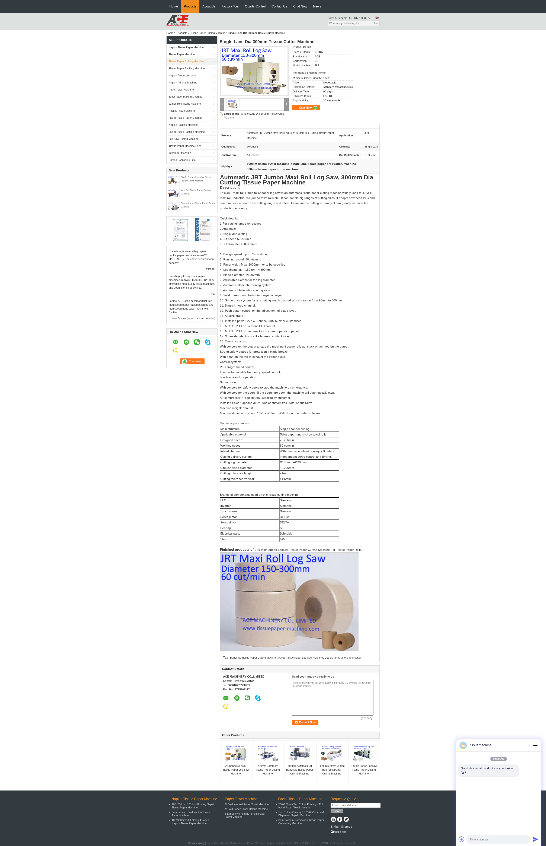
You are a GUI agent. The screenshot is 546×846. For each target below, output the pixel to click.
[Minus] (535, 745)
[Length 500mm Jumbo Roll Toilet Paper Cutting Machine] (332, 753)
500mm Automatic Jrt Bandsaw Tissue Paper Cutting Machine (299, 769)
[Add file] (462, 839)
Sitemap (346, 826)
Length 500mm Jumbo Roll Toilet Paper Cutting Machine (332, 769)
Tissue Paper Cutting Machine (207, 33)
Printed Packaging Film (182, 160)
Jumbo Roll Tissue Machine (185, 103)
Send (337, 811)
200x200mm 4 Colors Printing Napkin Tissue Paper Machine (193, 806)
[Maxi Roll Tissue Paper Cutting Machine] (173, 193)
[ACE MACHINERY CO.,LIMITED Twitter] (346, 820)
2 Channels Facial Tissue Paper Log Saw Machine (236, 769)
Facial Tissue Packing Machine (187, 131)
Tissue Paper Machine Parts (185, 146)
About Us (208, 6)
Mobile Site (339, 831)
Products (190, 6)
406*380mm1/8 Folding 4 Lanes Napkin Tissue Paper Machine (190, 822)
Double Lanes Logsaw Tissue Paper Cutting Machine (364, 769)
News (317, 6)
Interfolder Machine (180, 153)
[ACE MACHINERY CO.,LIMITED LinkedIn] (333, 820)
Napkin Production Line (182, 75)
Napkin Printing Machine (183, 82)
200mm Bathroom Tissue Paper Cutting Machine (268, 769)
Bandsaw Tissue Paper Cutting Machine (253, 657)
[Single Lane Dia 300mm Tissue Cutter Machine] (254, 71)
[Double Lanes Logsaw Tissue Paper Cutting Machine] (364, 753)
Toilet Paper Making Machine (185, 96)
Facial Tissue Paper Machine (185, 117)
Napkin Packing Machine (183, 124)
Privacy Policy (196, 843)
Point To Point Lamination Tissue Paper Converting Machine (301, 822)
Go (376, 23)
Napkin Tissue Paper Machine (186, 47)
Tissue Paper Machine (182, 54)
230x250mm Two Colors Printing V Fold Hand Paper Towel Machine (301, 806)
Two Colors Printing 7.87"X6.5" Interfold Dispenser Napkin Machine (301, 814)
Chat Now (300, 6)
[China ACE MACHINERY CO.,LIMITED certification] (180, 229)
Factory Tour (230, 6)
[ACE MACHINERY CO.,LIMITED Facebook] (339, 820)
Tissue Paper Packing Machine (187, 68)
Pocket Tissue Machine (182, 110)
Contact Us (279, 6)
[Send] (535, 839)
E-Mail (335, 826)
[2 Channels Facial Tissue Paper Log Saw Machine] (236, 753)
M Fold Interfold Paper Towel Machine (247, 804)
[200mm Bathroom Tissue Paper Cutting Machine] (268, 753)
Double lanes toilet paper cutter (343, 657)
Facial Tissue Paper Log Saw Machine (300, 657)
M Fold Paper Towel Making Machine (246, 809)
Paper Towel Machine (181, 89)
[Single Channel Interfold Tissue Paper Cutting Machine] (173, 180)
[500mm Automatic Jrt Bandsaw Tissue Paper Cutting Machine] (300, 753)
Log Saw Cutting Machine (184, 138)
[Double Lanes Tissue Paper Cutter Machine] (173, 206)
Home (173, 6)
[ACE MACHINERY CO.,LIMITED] (177, 21)
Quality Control (255, 6)
